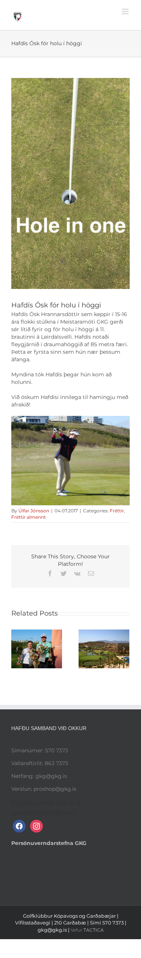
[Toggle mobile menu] (126, 11)
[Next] (123, 648)
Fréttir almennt (28, 517)
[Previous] (17, 648)
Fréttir (117, 510)
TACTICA (93, 930)
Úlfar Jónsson (33, 510)
